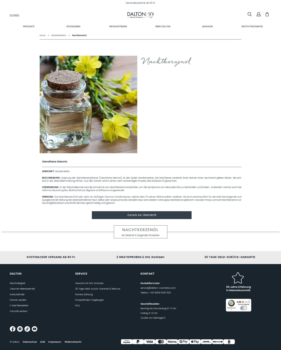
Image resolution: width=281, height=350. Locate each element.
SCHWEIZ (14, 15)
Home (43, 35)
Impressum (54, 342)
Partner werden (18, 300)
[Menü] (249, 301)
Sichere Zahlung (84, 294)
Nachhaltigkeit (17, 283)
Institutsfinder (17, 294)
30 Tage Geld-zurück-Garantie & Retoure (97, 289)
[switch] (243, 308)
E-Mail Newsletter (19, 305)
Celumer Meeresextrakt (22, 289)
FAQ (77, 305)
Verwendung (50, 187)
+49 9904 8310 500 (160, 293)
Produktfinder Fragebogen (89, 300)
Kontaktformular (150, 283)
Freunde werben (18, 311)
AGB (42, 342)
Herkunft (48, 171)
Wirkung (47, 197)
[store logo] (140, 15)
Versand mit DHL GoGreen (89, 283)
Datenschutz (30, 342)
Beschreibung (51, 178)
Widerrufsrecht (73, 342)
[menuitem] (29, 27)
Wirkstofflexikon (59, 35)
